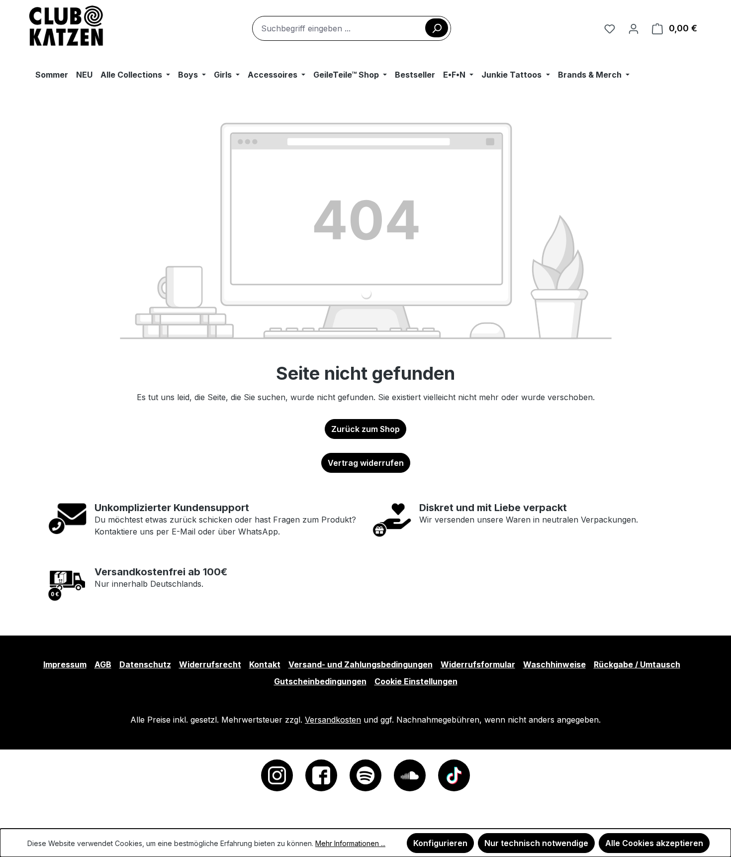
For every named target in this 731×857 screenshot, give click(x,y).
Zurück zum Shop (365, 429)
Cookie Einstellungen (415, 681)
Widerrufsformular (478, 664)
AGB (102, 664)
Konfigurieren (440, 843)
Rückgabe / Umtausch (637, 664)
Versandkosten (333, 720)
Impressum (65, 664)
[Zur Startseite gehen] (66, 26)
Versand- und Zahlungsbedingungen (360, 664)
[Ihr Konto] (633, 28)
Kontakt (264, 664)
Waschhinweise (554, 664)
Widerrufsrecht (210, 664)
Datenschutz (145, 664)
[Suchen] (436, 27)
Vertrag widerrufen (366, 463)
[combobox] (352, 28)
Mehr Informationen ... (350, 843)
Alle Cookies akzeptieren (654, 843)
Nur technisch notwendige (536, 843)
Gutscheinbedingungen (320, 681)
